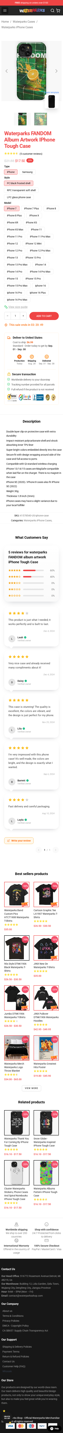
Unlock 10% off (7, 1417)
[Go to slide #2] (40, 119)
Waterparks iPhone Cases (17, 27)
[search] (52, 10)
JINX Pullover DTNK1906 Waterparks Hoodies (46, 1017)
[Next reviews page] (55, 850)
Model (7, 202)
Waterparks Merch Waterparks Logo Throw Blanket (14, 1067)
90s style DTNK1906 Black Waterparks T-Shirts (15, 967)
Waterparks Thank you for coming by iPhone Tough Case (16, 1142)
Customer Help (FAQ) (13, 1366)
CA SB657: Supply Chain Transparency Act (25, 1330)
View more (31, 1088)
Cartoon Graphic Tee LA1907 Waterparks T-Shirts (46, 914)
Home (5, 21)
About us (7, 1311)
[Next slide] (56, 71)
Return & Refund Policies (15, 1356)
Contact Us (8, 1361)
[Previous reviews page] (39, 850)
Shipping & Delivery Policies (17, 1346)
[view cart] (58, 10)
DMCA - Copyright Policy (15, 1325)
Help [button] (57, 1428)
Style (7, 177)
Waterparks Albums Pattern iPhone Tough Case (45, 1192)
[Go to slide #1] (22, 119)
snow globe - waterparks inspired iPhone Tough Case (44, 1142)
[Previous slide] (6, 71)
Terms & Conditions (12, 1315)
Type (7, 166)
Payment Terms (10, 1351)
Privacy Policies (10, 1320)
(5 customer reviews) (31, 153)
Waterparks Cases (24, 21)
